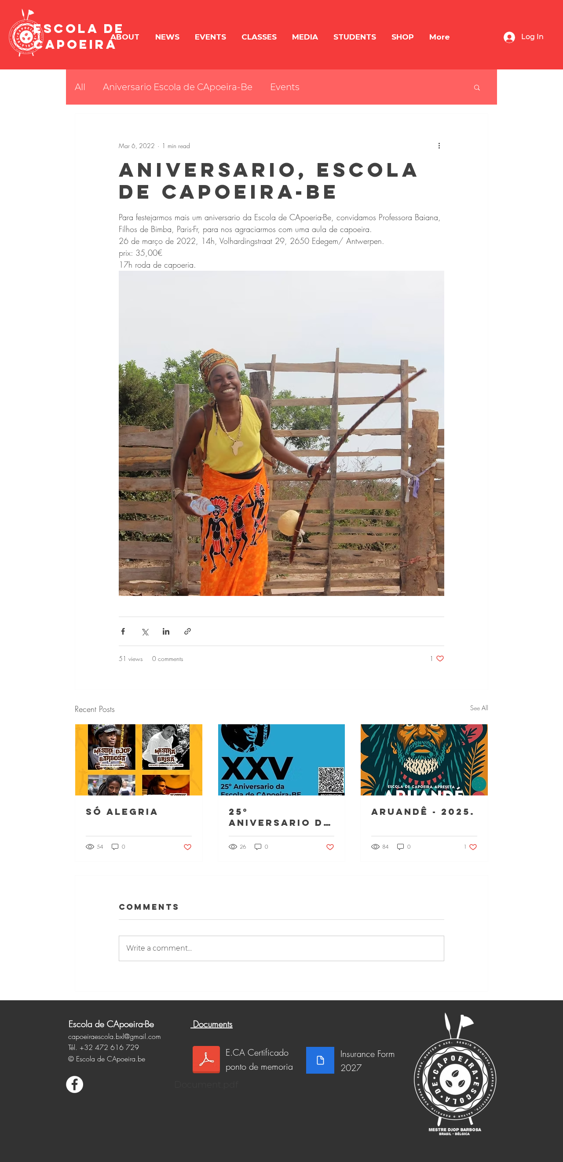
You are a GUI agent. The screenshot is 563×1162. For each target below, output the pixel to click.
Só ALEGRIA (122, 811)
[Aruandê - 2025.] (424, 759)
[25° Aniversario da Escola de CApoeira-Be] (281, 759)
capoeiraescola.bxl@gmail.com (114, 1036)
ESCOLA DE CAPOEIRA (79, 36)
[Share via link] (187, 631)
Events (285, 87)
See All (479, 708)
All (80, 87)
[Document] (320, 1060)
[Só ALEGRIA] (138, 759)
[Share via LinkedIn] (166, 631)
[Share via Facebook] (123, 631)
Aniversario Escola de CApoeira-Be (177, 87)
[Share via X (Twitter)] (144, 631)
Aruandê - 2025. (423, 811)
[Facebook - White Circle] (74, 1084)
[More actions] (439, 145)
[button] (124, 37)
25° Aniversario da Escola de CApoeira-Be (280, 817)
